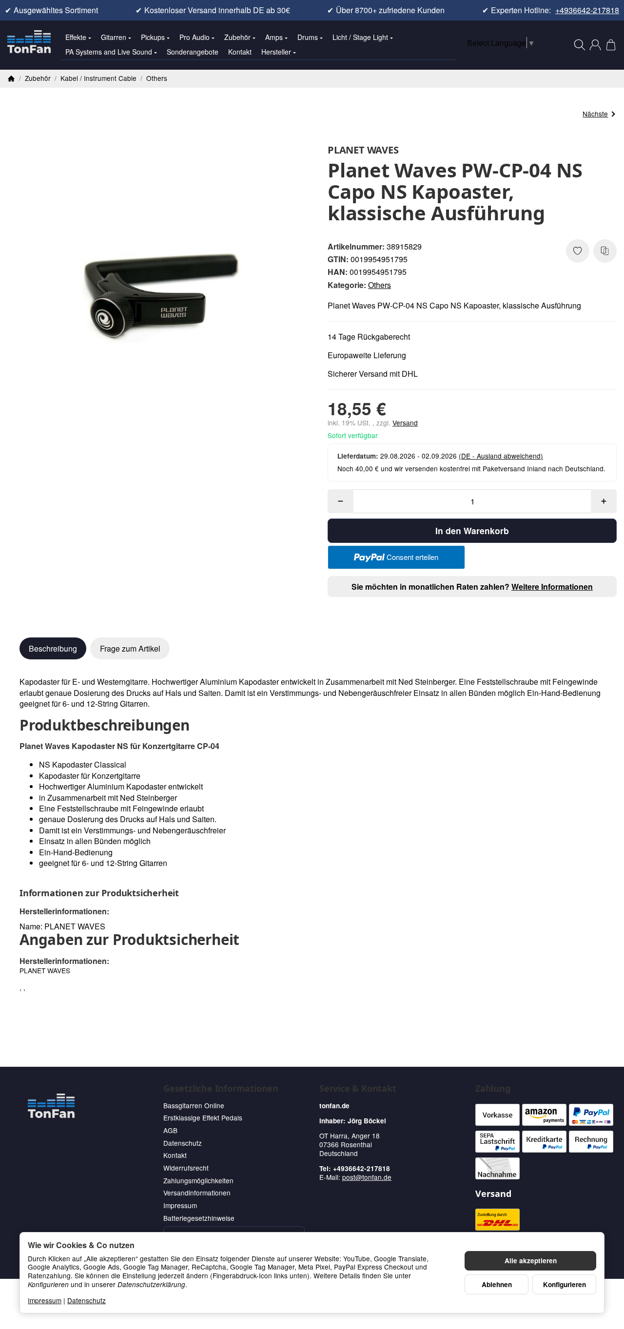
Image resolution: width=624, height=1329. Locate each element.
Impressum (44, 1300)
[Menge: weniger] (340, 501)
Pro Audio (194, 37)
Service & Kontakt (357, 1089)
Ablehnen (497, 1284)
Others (379, 284)
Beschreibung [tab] (53, 648)
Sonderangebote (192, 52)
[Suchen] (579, 45)
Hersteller (276, 52)
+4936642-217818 (587, 10)
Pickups (153, 37)
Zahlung (492, 1089)
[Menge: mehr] (604, 501)
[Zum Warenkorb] (611, 45)
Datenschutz (86, 1300)
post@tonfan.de (366, 1177)
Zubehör (237, 37)
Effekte (75, 37)
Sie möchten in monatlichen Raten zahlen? (472, 586)
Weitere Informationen (552, 586)
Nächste (595, 113)
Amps (274, 37)
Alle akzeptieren (531, 1260)
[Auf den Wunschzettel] (577, 251)
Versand (405, 422)
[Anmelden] (595, 45)
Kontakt (240, 52)
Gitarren (113, 37)
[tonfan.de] (51, 1106)
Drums (307, 37)
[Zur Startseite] (29, 44)
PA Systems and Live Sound (108, 52)
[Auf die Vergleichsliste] (605, 251)
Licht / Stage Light (360, 37)
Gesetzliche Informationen (220, 1089)
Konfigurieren (564, 1284)
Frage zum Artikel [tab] (130, 648)
